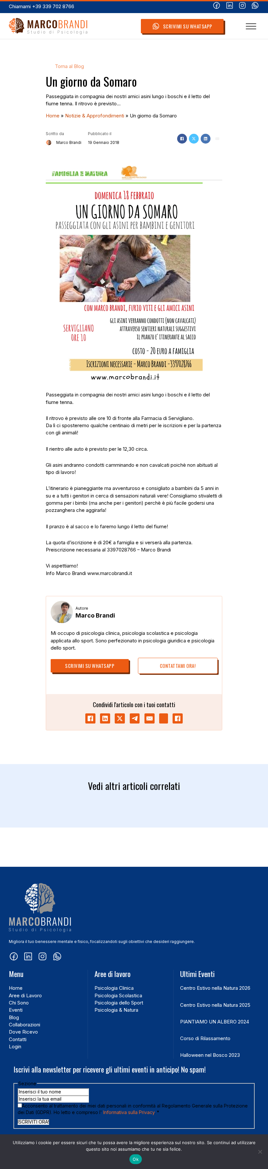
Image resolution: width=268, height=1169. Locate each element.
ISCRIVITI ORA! (33, 1122)
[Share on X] (120, 718)
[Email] (217, 139)
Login (15, 1047)
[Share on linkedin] (105, 718)
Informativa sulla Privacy (129, 1112)
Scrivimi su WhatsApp (187, 26)
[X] (194, 139)
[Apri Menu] (251, 26)
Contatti (17, 1039)
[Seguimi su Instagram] (242, 6)
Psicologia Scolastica (118, 996)
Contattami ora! (178, 665)
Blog (14, 1018)
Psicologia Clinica (114, 988)
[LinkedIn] (205, 139)
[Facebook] (182, 139)
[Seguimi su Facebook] (216, 6)
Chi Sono (19, 1003)
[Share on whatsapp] (163, 718)
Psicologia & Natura (116, 1010)
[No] (260, 1151)
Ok (136, 1159)
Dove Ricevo (23, 1032)
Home (52, 116)
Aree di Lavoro (25, 996)
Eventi (16, 1010)
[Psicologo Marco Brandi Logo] (48, 26)
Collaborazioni (24, 1025)
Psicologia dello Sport (118, 1003)
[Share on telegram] (135, 718)
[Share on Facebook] (90, 718)
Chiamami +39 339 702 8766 (41, 6)
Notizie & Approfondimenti (94, 116)
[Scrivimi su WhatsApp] (255, 6)
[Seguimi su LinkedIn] (230, 6)
